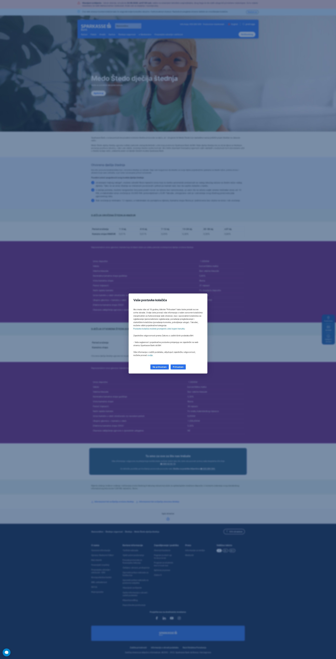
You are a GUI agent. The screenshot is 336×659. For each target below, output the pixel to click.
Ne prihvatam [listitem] (160, 367)
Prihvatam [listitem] (178, 367)
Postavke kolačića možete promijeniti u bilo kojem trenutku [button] (159, 329)
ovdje (150, 355)
